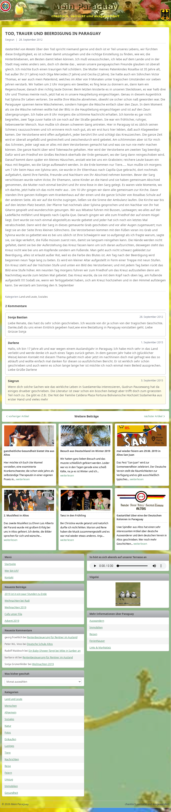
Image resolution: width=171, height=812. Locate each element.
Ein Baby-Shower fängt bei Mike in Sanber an (54, 650)
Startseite (10, 564)
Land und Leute (13, 699)
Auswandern (96, 621)
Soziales (9, 719)
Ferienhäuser (97, 641)
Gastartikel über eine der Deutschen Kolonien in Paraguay (139, 517)
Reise (8, 766)
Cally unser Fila (13, 614)
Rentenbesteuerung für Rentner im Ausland (52, 637)
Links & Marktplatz (100, 647)
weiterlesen (23, 479)
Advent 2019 (12, 621)
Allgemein (10, 712)
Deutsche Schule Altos (40, 644)
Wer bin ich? (12, 571)
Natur (8, 726)
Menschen (11, 706)
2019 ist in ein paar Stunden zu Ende (26, 594)
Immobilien (11, 786)
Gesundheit (11, 793)
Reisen (93, 634)
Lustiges (9, 746)
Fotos (8, 732)
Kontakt (9, 577)
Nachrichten (12, 759)
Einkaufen (10, 739)
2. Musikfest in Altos (16, 515)
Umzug (9, 779)
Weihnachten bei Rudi (17, 600)
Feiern (8, 773)
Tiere (8, 752)
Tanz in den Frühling (73, 515)
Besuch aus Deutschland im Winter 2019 (85, 451)
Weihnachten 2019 (15, 607)
